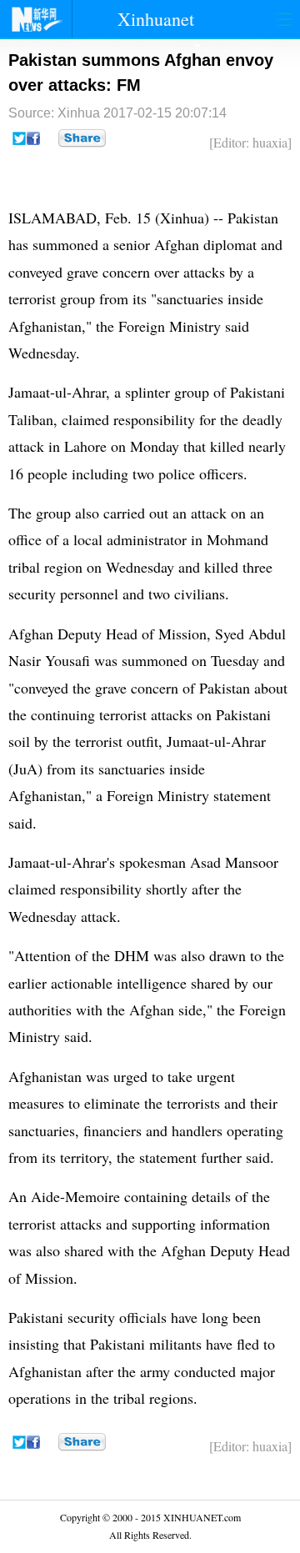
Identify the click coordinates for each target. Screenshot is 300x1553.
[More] (82, 138)
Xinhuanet (156, 19)
